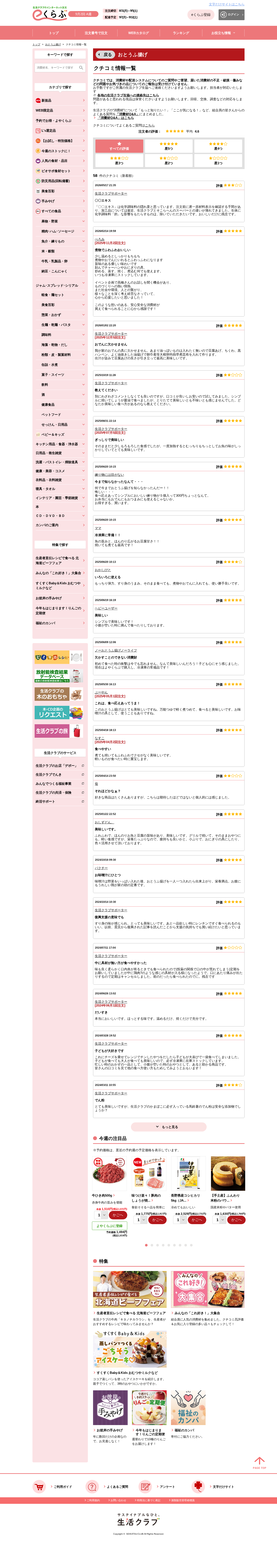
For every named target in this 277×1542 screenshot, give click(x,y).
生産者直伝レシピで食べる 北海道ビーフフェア (57, 560)
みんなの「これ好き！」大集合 (58, 573)
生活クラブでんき (57, 775)
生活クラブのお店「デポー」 (57, 766)
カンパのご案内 (47, 525)
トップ (36, 44)
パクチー (101, 868)
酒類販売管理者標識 (183, 1500)
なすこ (100, 738)
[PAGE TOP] (259, 1463)
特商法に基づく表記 (148, 1500)
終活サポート (57, 802)
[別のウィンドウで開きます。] (59, 681)
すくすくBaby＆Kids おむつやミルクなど (58, 585)
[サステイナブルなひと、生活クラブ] (138, 1524)
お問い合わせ (118, 1500)
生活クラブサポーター (111, 193)
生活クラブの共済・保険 (57, 793)
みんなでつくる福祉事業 (57, 784)
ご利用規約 (93, 1500)
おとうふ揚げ (53, 44)
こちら (150, 125)
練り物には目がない (109, 474)
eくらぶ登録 (201, 14)
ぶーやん (101, 692)
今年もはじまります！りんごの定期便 (58, 610)
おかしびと (103, 570)
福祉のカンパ (45, 623)
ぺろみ (100, 239)
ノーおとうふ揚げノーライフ (116, 650)
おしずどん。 (104, 822)
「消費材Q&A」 (127, 114)
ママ (98, 528)
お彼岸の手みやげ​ (49, 598)
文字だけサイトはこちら (227, 4)
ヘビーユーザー (106, 608)
